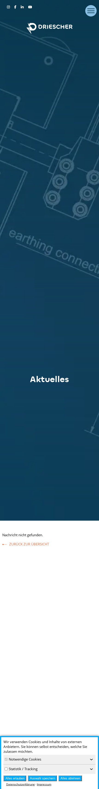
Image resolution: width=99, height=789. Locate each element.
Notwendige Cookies (25, 759)
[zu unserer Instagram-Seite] (9, 7)
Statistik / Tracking (23, 769)
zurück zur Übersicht (29, 544)
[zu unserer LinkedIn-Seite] (23, 7)
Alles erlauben (15, 778)
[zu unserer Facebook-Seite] (15, 7)
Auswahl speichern (42, 778)
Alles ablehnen (70, 778)
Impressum (44, 784)
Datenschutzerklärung (20, 784)
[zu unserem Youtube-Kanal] (30, 7)
